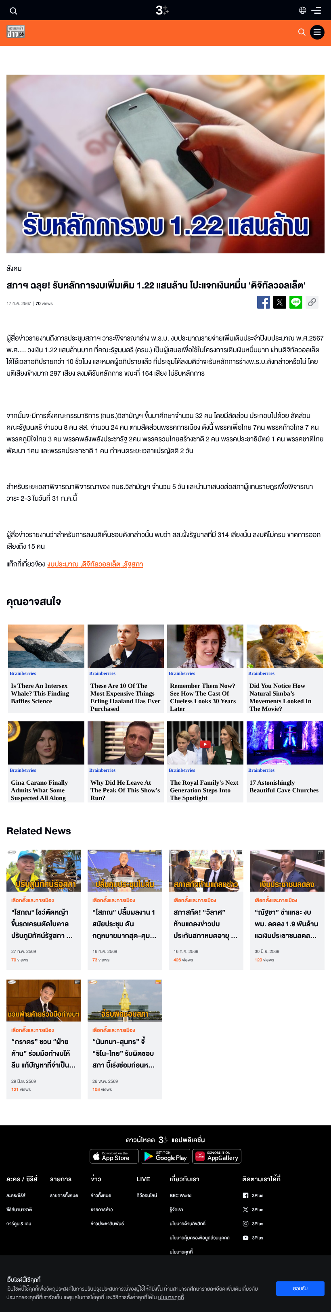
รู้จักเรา (176, 1210)
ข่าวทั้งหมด (101, 1195)
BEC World (180, 1195)
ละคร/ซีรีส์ (15, 1195)
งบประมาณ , (64, 564)
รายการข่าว (102, 1210)
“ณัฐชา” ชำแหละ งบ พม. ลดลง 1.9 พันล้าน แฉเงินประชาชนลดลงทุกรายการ (286, 924)
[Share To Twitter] (279, 302)
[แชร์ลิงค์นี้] (312, 302)
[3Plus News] (22, 33)
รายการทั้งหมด (64, 1195)
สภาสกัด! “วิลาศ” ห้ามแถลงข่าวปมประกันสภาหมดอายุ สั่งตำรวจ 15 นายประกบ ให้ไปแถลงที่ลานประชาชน (206, 924)
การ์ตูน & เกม (18, 1224)
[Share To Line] (295, 302)
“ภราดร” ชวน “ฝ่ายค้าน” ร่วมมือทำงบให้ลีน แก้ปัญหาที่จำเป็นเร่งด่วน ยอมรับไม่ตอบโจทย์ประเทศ (42, 1053)
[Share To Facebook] (263, 302)
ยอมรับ (300, 1289)
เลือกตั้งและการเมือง (32, 900)
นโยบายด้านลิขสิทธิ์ (187, 1224)
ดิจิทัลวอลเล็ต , (103, 564)
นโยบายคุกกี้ (181, 1252)
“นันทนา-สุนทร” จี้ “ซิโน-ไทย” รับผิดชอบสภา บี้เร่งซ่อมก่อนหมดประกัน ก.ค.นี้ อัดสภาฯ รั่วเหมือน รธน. (124, 1053)
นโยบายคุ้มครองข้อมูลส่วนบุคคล (200, 1238)
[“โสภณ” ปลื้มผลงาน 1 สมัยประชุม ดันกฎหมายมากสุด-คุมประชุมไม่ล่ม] (125, 871)
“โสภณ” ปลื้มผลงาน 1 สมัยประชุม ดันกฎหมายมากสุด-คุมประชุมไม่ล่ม (123, 924)
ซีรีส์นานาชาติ (19, 1210)
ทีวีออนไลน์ (147, 1195)
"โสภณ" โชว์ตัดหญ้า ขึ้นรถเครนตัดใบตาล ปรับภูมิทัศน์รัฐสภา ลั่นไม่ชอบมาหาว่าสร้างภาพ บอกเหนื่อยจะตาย (43, 924)
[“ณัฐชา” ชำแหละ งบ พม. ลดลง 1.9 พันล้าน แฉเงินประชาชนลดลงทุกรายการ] (287, 871)
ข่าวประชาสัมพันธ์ (107, 1224)
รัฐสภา (133, 564)
